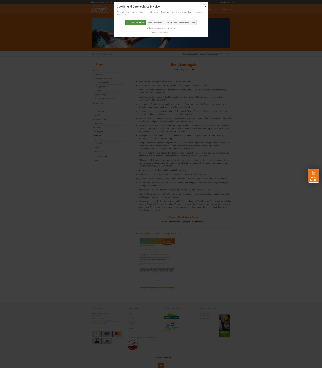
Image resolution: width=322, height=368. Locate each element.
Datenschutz (165, 32)
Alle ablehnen (155, 22)
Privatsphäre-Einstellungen (181, 22)
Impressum (156, 32)
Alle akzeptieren (135, 22)
